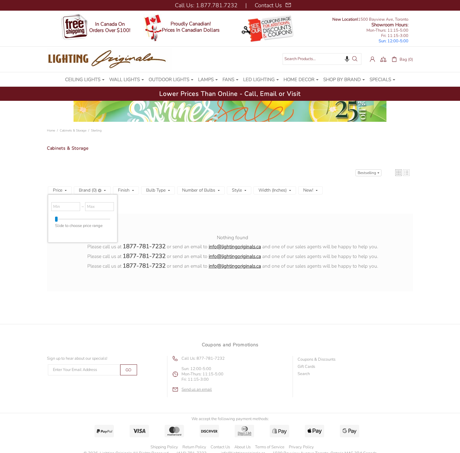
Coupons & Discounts (316, 359)
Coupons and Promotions (230, 345)
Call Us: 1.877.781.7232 (206, 5)
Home (51, 130)
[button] (347, 59)
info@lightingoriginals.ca (235, 246)
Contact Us (220, 447)
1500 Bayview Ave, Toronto (370, 19)
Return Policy (194, 447)
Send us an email (196, 389)
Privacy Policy (301, 447)
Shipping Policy (164, 447)
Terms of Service (269, 447)
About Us (242, 447)
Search (304, 374)
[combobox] (322, 59)
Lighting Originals (109, 59)
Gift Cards (306, 366)
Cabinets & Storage (73, 130)
